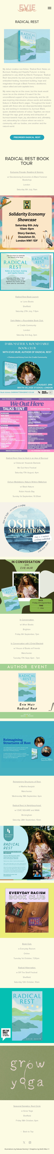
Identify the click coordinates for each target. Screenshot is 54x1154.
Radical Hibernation (27, 967)
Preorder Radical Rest (27, 137)
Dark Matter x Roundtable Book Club (27, 320)
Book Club (26, 943)
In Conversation (27, 619)
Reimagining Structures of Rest (27, 781)
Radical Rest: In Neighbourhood (27, 805)
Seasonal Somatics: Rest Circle (27, 1106)
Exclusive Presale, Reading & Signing (27, 172)
